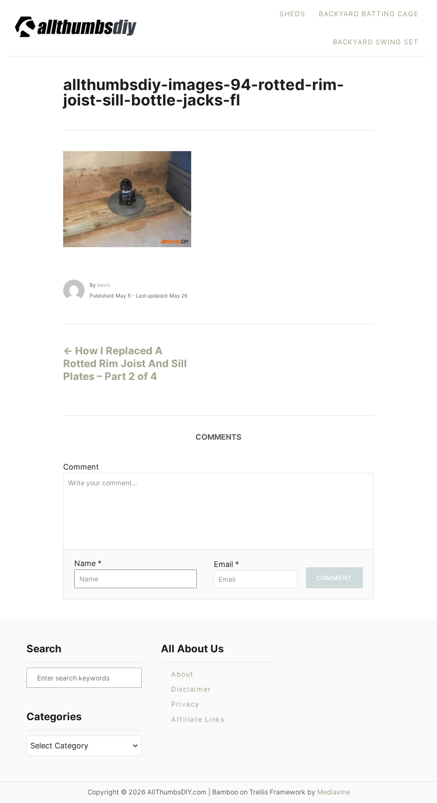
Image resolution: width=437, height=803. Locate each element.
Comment (81, 466)
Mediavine (333, 792)
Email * (226, 564)
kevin (104, 285)
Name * (88, 563)
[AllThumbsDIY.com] (90, 28)
